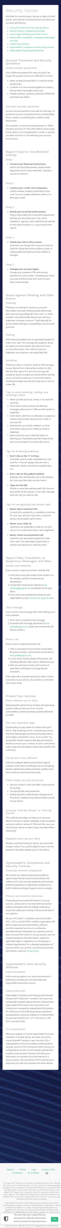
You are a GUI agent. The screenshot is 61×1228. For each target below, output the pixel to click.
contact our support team (42, 598)
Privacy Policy (32, 951)
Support (10, 1169)
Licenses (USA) (48, 1169)
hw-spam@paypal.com (20, 655)
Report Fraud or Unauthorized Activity (27, 31)
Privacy (22, 1169)
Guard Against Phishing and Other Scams (28, 34)
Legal (33, 1169)
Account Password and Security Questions (29, 27)
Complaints (17, 1172)
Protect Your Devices (19, 44)
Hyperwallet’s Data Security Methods (26, 50)
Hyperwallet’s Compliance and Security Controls (32, 47)
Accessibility (33, 1172)
